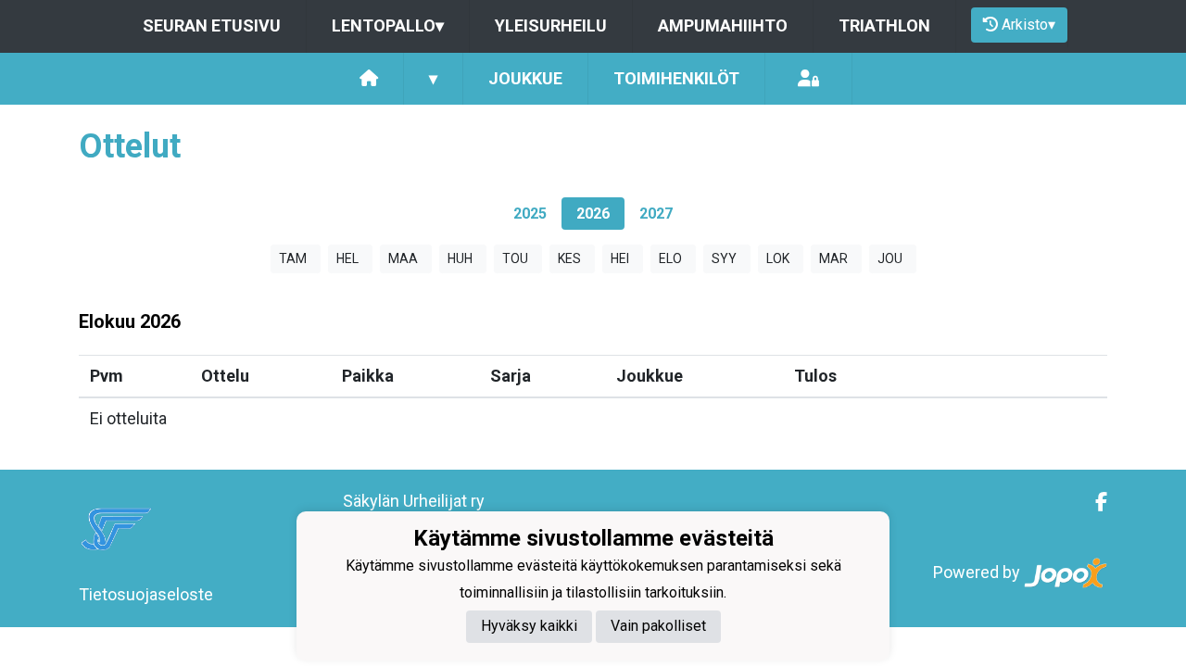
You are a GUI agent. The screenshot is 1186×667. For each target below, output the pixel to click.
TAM (293, 258)
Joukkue (525, 78)
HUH (460, 258)
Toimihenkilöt (676, 78)
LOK (777, 258)
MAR (833, 258)
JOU (889, 258)
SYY (724, 258)
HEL (347, 258)
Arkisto (1028, 24)
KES (569, 258)
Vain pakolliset (658, 626)
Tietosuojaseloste (146, 594)
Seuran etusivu (212, 25)
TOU (515, 258)
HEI (620, 258)
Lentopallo (388, 25)
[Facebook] (1093, 502)
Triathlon (884, 25)
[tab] (529, 213)
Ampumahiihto (723, 25)
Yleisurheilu (551, 25)
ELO (670, 258)
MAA (403, 258)
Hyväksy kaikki (529, 626)
